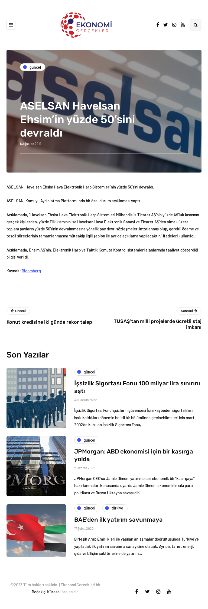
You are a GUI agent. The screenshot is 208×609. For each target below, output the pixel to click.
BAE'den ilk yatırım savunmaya (118, 519)
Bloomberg (31, 270)
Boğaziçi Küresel (46, 591)
